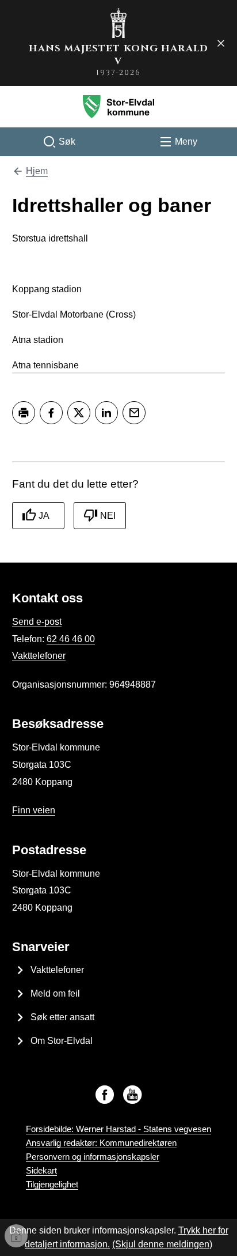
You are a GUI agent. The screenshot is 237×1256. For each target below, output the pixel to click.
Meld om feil (55, 993)
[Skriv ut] (23, 412)
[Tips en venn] (134, 412)
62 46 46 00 (71, 639)
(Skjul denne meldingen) (162, 1244)
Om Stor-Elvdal (61, 1041)
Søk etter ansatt (62, 1017)
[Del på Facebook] (51, 412)
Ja (44, 515)
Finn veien (33, 810)
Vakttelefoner (39, 656)
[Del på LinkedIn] (106, 412)
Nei (108, 515)
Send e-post (37, 622)
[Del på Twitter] (78, 412)
